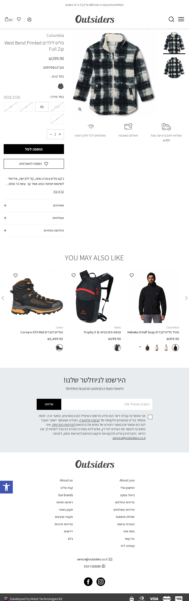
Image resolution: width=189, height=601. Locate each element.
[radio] (60, 86)
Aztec (117, 327)
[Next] (3, 298)
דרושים (68, 531)
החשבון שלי (127, 488)
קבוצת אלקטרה (89, 420)
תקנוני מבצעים (64, 517)
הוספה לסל (34, 149)
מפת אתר (129, 531)
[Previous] (186, 298)
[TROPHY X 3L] (94, 296)
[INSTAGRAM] (100, 581)
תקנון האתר (66, 510)
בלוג (70, 539)
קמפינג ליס (128, 546)
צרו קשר (130, 539)
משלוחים (58, 218)
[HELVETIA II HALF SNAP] (152, 296)
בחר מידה (57, 96)
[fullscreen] (80, 109)
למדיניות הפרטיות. (63, 424)
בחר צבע (57, 76)
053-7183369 (92, 566)
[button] (6, 487)
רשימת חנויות (64, 502)
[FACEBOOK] (88, 581)
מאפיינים (58, 205)
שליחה (49, 404)
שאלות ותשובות (125, 517)
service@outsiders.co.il (128, 438)
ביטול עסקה (127, 495)
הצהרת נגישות (126, 524)
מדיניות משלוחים (124, 510)
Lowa (59, 327)
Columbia (55, 35)
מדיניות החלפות (125, 502)
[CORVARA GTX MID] (36, 296)
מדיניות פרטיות (63, 524)
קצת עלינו (67, 488)
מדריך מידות (12, 96)
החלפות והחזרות (54, 230)
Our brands (65, 495)
